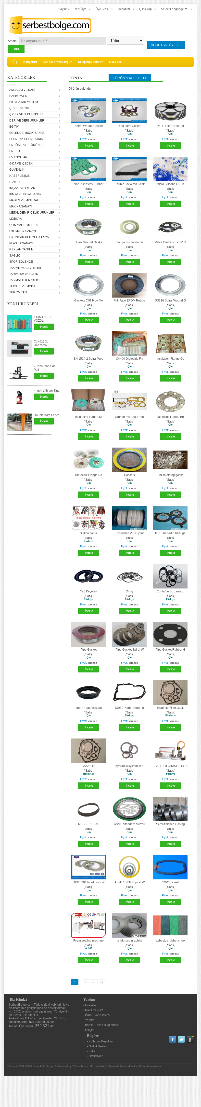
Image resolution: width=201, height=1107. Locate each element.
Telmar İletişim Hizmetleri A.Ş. (89, 1066)
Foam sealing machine (88, 940)
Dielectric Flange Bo (170, 417)
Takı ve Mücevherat (25, 268)
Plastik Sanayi (21, 243)
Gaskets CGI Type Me (88, 300)
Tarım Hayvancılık (23, 274)
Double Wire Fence (47, 415)
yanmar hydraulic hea (129, 417)
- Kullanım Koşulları (100, 1041)
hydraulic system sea (129, 766)
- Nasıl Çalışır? (93, 1010)
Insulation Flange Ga (170, 358)
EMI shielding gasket (170, 475)
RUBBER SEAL (88, 824)
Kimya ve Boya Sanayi (25, 194)
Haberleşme (19, 176)
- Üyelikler (90, 1005)
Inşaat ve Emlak (22, 188)
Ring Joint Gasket (129, 126)
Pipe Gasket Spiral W (129, 649)
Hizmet (14, 182)
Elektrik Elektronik (26, 139)
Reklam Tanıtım (21, 249)
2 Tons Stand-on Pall (45, 367)
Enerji (14, 151)
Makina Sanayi (20, 206)
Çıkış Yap (145, 9)
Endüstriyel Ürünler (27, 145)
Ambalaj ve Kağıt (23, 90)
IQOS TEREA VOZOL (42, 318)
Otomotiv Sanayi (22, 231)
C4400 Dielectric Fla (129, 358)
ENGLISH (115, 62)
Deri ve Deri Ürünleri (27, 120)
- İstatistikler (95, 1056)
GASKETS (88, 766)
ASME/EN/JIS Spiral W (129, 882)
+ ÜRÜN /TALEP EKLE (129, 78)
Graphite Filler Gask (170, 708)
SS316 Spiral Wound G (170, 300)
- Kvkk (91, 1051)
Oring (129, 591)
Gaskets (129, 475)
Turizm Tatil (18, 292)
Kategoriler (30, 62)
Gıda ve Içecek (21, 163)
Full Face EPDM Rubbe (129, 300)
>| (101, 982)
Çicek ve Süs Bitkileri (26, 114)
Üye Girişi (102, 9)
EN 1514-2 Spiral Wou (88, 358)
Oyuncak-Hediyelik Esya (29, 237)
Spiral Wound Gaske (88, 242)
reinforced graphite (129, 940)
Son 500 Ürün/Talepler (57, 62)
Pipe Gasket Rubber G (170, 649)
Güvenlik (16, 169)
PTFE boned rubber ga (170, 533)
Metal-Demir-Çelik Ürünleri (32, 212)
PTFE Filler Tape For (170, 126)
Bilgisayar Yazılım (23, 102)
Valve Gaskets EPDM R (170, 242)
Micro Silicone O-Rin (170, 184)
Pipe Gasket (88, 649)
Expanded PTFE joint (129, 533)
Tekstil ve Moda (22, 286)
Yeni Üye (80, 9)
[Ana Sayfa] (15, 62)
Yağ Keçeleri (88, 591)
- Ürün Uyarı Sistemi (96, 1015)
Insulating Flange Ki (88, 417)
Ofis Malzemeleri (23, 225)
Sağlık (14, 255)
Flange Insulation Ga (129, 242)
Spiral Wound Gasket (89, 126)
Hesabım (124, 9)
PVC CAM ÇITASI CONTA (170, 766)
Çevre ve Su (19, 108)
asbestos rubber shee (170, 940)
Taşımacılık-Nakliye (25, 280)
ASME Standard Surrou (129, 824)
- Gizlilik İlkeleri (97, 1046)
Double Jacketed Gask (129, 184)
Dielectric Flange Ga (88, 475)
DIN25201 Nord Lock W (88, 882)
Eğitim (14, 126)
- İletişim (88, 1030)
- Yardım (88, 1020)
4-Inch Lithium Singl (47, 390)
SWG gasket (170, 882)
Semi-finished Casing (170, 824)
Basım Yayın (18, 96)
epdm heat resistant (88, 708)
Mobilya (15, 218)
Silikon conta (88, 533)
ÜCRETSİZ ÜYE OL (166, 45)
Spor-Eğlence (21, 261)
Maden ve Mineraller (27, 200)
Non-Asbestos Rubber (88, 184)
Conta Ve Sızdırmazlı (170, 591)
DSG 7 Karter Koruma (129, 708)
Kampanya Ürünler (90, 62)
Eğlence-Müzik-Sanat (26, 133)
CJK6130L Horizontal (41, 343)
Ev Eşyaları (18, 157)
